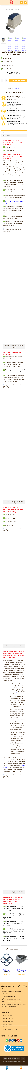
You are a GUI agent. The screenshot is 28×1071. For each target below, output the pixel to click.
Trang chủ (5, 9)
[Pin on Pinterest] (18, 1040)
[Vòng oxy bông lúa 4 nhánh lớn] (6, 959)
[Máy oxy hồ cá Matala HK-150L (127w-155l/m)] (21, 959)
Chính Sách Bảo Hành (7, 1024)
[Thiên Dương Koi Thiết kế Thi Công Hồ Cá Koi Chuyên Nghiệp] (11, 2)
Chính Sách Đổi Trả (7, 1027)
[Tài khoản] (25, 2)
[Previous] (3, 23)
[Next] (24, 23)
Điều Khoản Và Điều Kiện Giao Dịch (10, 1029)
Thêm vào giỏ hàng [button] (6, 975)
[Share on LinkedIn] (21, 1040)
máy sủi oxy (13, 692)
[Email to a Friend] (15, 1040)
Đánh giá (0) (6, 135)
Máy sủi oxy (15, 9)
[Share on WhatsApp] (7, 1040)
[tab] (14, 132)
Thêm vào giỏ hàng (17, 80)
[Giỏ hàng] (21, 2)
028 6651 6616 (16, 999)
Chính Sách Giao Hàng (8, 1021)
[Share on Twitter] (12, 1040)
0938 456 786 (11, 996)
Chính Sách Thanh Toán (8, 1018)
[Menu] (2, 3)
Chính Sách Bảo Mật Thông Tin (9, 1015)
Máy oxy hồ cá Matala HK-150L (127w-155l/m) (21, 969)
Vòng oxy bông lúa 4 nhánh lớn (6, 969)
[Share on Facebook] (9, 1040)
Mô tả (4, 132)
